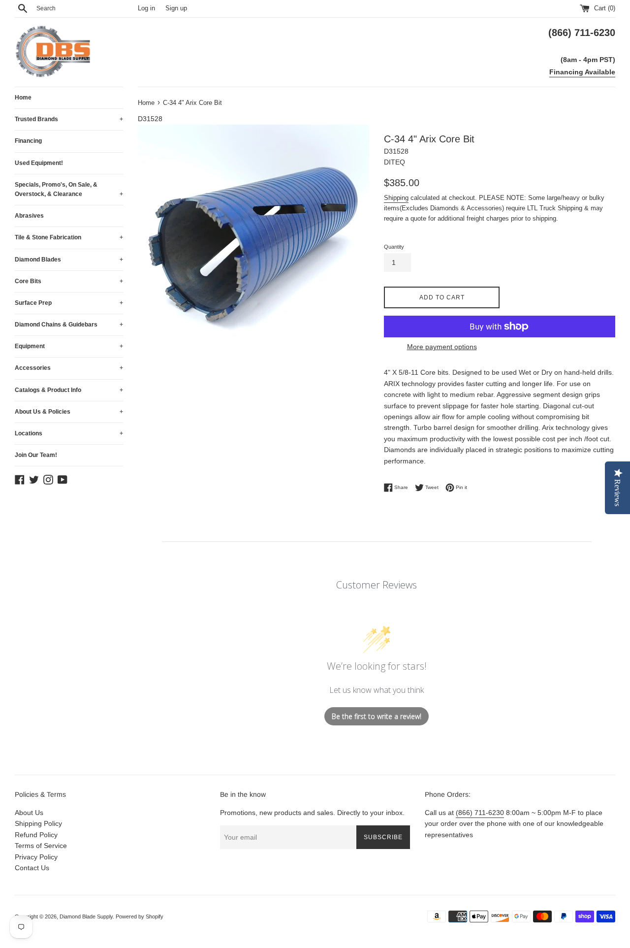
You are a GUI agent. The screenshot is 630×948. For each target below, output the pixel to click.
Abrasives (29, 215)
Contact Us (32, 868)
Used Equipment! (39, 163)
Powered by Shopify (139, 916)
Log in (146, 8)
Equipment (69, 346)
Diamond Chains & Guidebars (69, 324)
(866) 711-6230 (480, 813)
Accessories (69, 367)
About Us (29, 813)
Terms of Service (41, 846)
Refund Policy (36, 835)
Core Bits (69, 281)
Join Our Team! (36, 455)
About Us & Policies (69, 411)
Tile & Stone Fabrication (69, 237)
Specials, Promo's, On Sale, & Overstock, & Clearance (69, 189)
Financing (28, 140)
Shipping (396, 197)
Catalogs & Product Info (69, 390)
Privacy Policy (36, 857)
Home (23, 97)
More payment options (442, 347)
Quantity (394, 247)
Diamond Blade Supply (86, 916)
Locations (69, 433)
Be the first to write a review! (376, 716)
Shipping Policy (38, 823)
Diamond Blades (69, 259)
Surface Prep (69, 302)
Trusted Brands (69, 119)
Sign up (176, 8)
